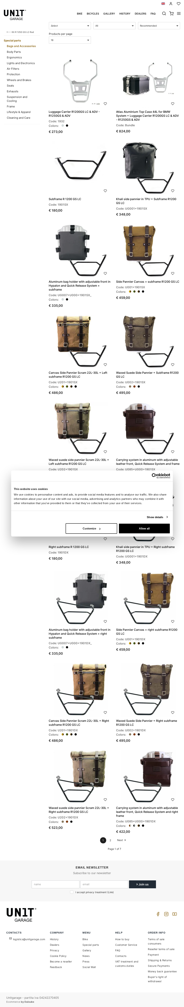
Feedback (56, 967)
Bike (79, 13)
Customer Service (126, 944)
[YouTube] (174, 915)
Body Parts (14, 52)
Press (85, 961)
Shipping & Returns (160, 960)
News (85, 955)
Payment (153, 954)
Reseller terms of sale (161, 949)
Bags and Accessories (21, 46)
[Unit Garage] (22, 915)
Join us (143, 884)
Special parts (12, 40)
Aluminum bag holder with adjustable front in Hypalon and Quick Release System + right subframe (80, 633)
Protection (13, 74)
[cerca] (164, 13)
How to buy (122, 939)
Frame (11, 106)
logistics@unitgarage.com (29, 939)
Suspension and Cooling (17, 98)
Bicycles (93, 13)
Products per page (60, 34)
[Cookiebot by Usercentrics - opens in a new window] (154, 475)
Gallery (109, 13)
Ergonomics (14, 57)
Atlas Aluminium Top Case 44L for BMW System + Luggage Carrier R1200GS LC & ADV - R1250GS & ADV (147, 115)
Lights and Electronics (21, 63)
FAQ (117, 950)
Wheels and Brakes (19, 80)
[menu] (179, 13)
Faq (153, 13)
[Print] (105, 103)
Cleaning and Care (18, 117)
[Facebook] (157, 915)
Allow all (144, 528)
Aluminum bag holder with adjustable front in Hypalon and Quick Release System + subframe (80, 285)
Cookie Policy (58, 955)
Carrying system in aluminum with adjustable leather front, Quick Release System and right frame (147, 812)
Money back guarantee (162, 971)
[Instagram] (166, 915)
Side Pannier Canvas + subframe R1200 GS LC (147, 281)
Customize (89, 528)
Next (120, 840)
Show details (155, 516)
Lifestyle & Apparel (19, 112)
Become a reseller (61, 961)
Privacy (54, 950)
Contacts (120, 955)
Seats (10, 85)
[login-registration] (171, 4)
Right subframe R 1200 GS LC (69, 547)
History (124, 13)
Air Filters (13, 68)
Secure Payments (159, 965)
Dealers (140, 13)
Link (110, 892)
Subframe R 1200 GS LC (65, 199)
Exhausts (12, 91)
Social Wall (89, 967)
